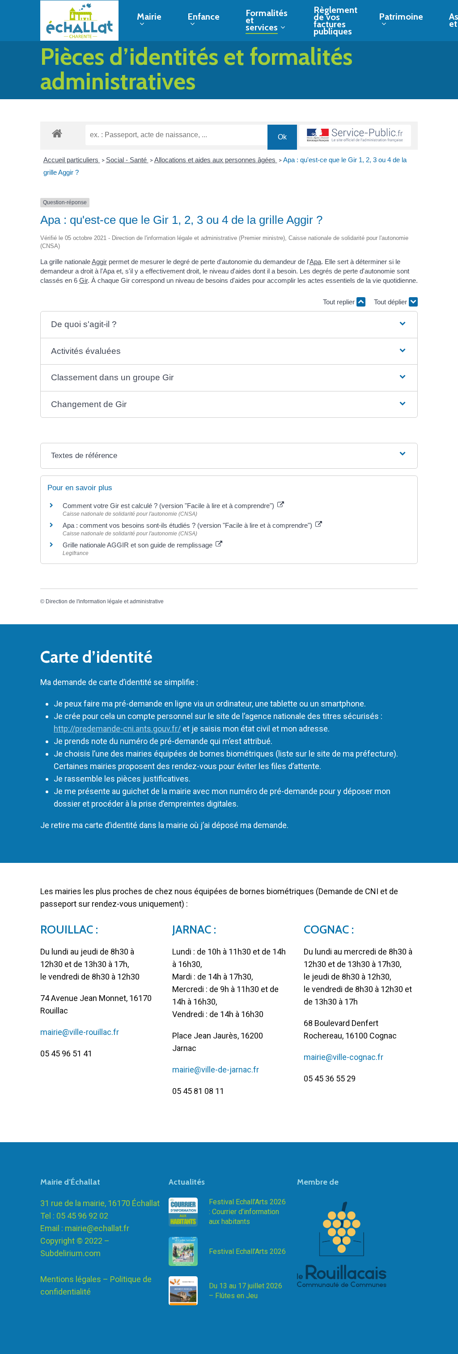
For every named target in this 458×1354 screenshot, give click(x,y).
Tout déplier (391, 302)
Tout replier (339, 302)
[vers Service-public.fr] (355, 136)
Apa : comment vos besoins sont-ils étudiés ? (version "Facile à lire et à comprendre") (188, 525)
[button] (228, 324)
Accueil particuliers (71, 160)
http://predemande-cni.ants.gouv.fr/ (117, 728)
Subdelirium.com (70, 1253)
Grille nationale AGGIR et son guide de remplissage (138, 545)
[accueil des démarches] (57, 133)
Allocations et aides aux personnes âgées (215, 160)
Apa (315, 261)
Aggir (99, 261)
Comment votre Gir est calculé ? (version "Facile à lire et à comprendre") (169, 505)
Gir (83, 280)
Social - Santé (127, 160)
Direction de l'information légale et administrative (105, 601)
